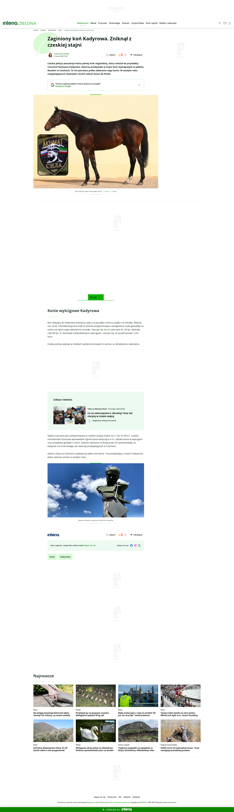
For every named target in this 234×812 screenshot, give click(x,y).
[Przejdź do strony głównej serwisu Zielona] (27, 23)
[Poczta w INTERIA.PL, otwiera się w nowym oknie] (224, 23)
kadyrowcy (65, 556)
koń (109, 329)
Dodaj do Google (76, 86)
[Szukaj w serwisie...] (219, 23)
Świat (60, 30)
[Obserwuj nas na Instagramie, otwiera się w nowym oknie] (135, 545)
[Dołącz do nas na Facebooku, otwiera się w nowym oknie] (131, 545)
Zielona (43, 30)
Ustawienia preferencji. (122, 802)
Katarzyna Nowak (61, 54)
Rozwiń (93, 297)
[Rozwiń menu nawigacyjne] (229, 23)
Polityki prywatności (106, 802)
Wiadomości (52, 30)
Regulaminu (91, 802)
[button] (82, 23)
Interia (35, 30)
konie (52, 556)
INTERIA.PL (143, 802)
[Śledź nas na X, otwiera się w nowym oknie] (139, 545)
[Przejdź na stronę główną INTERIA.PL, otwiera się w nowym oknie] (10, 23)
